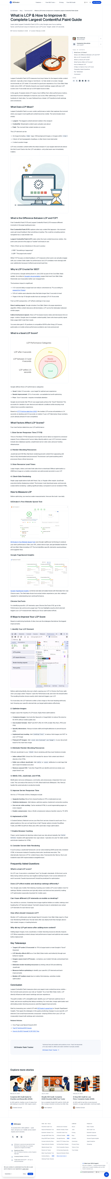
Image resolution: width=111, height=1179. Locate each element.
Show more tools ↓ (62, 1156)
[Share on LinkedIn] (79, 81)
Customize (8, 1174)
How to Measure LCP (80, 64)
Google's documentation (32, 276)
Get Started (96, 2)
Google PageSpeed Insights (19, 591)
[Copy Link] (74, 81)
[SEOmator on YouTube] (17, 1137)
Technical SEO (28, 10)
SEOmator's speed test (44, 1008)
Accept (30, 1174)
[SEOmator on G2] (21, 1137)
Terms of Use (75, 1147)
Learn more (25, 1169)
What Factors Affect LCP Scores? (83, 62)
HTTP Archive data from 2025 (27, 411)
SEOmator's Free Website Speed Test (22, 542)
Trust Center (75, 1150)
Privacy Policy (75, 1144)
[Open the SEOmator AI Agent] (106, 1174)
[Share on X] (77, 81)
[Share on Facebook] (82, 81)
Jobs (73, 1129)
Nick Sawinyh (48, 1107)
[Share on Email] (88, 81)
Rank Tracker (90, 1126)
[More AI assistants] (101, 44)
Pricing (61, 2)
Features (38, 2)
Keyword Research (91, 1135)
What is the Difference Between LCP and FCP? (87, 55)
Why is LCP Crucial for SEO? (82, 57)
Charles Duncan (17, 1107)
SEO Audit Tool (91, 1129)
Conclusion (77, 74)
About (73, 1126)
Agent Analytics (91, 1141)
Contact (74, 1138)
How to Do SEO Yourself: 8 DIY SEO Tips (26, 1031)
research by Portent (19, 290)
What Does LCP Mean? (80, 52)
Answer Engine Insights (93, 1138)
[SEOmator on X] (13, 1137)
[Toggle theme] (90, 2)
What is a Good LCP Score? (82, 60)
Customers (74, 1141)
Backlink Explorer (91, 1132)
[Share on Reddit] (85, 81)
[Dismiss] (107, 1163)
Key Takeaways (78, 72)
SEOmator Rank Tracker (49, 1050)
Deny (24, 1174)
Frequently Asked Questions (82, 69)
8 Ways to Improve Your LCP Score (84, 67)
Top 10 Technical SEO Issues (22, 1028)
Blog (21, 10)
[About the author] (101, 38)
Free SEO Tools (50, 2)
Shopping (89, 1144)
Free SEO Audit (71, 2)
